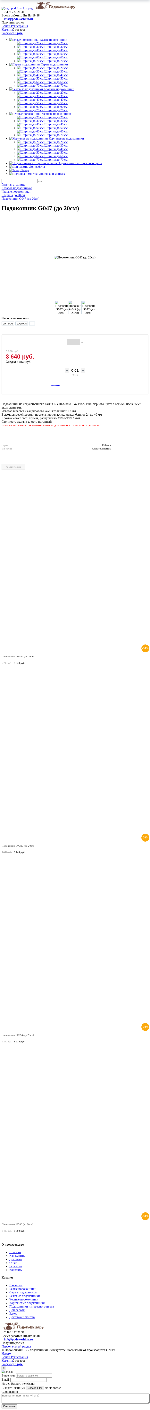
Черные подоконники (56, 113)
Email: (6, 1379)
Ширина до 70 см (56, 61)
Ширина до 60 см (56, 57)
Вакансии (15, 1285)
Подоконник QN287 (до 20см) (18, 845)
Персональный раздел (16, 1346)
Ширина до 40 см (56, 50)
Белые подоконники (53, 39)
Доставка (15, 1259)
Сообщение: (10, 1391)
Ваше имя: (8, 1375)
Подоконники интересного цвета (80, 163)
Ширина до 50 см (56, 53)
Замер (25, 170)
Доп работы (37, 166)
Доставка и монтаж (52, 173)
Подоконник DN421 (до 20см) (18, 656)
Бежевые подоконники (59, 89)
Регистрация (19, 26)
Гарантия (15, 1266)
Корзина (7, 29)
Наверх (6, 1353)
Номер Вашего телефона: (18, 1383)
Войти (6, 26)
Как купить (17, 1255)
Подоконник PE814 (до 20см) (18, 1035)
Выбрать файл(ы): (13, 1387)
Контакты (15, 1269)
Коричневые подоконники (66, 138)
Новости (15, 1252)
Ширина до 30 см (56, 46)
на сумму (12, 33)
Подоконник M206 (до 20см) (17, 1224)
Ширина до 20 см (56, 43)
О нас (13, 1262)
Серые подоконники (54, 64)
